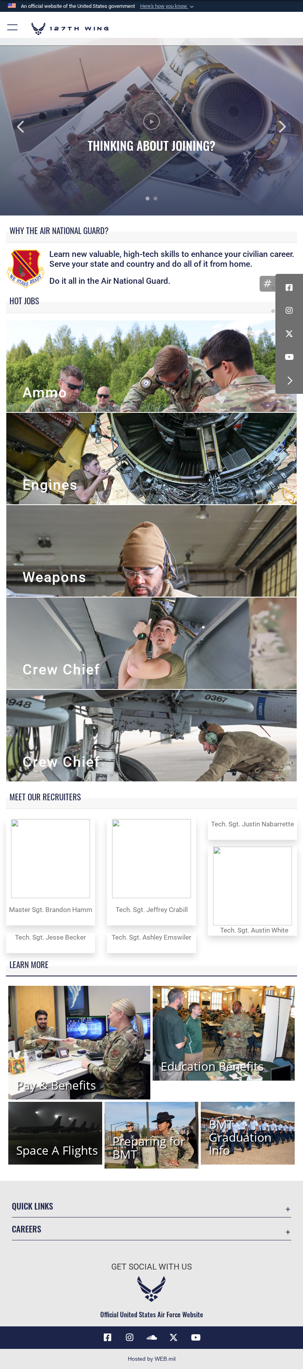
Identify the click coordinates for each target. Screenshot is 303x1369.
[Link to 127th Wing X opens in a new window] (174, 1337)
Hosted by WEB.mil (152, 1359)
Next (272, 127)
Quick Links (32, 1206)
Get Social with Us (151, 1267)
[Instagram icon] (289, 310)
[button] (167, 6)
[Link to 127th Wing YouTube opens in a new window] (196, 1337)
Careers (26, 1229)
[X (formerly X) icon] (289, 334)
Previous (30, 127)
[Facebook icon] (289, 288)
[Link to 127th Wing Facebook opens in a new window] (107, 1337)
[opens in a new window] (129, 1337)
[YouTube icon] (289, 357)
